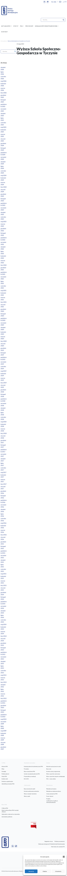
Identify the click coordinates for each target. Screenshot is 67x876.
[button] (64, 857)
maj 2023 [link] (3, 221)
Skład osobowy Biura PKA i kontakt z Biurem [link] (10, 811)
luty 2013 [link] (4, 682)
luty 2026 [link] (4, 93)
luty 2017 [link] (4, 484)
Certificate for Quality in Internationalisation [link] (52, 801)
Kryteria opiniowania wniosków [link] (31, 791)
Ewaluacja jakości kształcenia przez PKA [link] (33, 766)
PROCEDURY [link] (29, 26)
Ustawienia (58, 871)
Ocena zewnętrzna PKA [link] (51, 793)
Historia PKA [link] (5, 766)
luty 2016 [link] (4, 535)
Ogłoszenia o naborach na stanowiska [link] (11, 814)
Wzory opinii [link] (27, 796)
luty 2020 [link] (4, 341)
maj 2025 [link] (3, 127)
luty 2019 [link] (4, 383)
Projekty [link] (48, 798)
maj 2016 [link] (3, 523)
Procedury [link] (26, 769)
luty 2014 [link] (4, 636)
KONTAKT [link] (4, 31)
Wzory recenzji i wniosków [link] (30, 793)
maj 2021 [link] (3, 290)
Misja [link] (3, 769)
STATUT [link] (15, 26)
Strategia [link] (4, 771)
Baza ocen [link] (48, 769)
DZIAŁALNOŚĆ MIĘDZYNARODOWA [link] (46, 26)
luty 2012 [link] (4, 698)
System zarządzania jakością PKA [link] (32, 774)
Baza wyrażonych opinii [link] (29, 788)
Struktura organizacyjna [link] (7, 781)
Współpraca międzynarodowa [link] (53, 791)
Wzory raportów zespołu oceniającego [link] (55, 776)
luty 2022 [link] (4, 265)
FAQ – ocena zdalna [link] (51, 779)
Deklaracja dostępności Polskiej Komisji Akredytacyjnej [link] (51, 844)
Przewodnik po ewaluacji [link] (30, 776)
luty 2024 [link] (4, 187)
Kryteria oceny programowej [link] (53, 771)
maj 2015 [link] (3, 574)
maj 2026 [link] (3, 81)
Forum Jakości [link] (49, 796)
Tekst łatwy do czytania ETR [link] (58, 846)
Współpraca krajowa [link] (51, 788)
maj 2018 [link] (3, 422)
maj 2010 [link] (3, 719)
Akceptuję (31, 871)
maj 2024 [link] (3, 175)
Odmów (45, 871)
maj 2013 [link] (3, 675)
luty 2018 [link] (4, 433)
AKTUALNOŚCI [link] (6, 26)
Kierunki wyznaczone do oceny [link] (53, 766)
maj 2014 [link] (3, 624)
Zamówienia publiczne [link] (7, 816)
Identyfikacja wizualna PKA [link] (8, 784)
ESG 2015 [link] (26, 779)
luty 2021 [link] (4, 302)
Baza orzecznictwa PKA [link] (29, 771)
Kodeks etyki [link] (5, 779)
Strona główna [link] (4, 41)
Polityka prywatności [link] (59, 841)
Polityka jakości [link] (5, 774)
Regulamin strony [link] (49, 841)
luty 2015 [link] (4, 585)
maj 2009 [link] (3, 731)
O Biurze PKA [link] (5, 808)
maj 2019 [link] (3, 371)
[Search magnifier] (63, 20)
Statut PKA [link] (4, 776)
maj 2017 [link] (3, 472)
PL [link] (52, 2)
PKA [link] (21, 26)
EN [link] (55, 2)
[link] (44, 2)
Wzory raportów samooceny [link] (53, 774)
